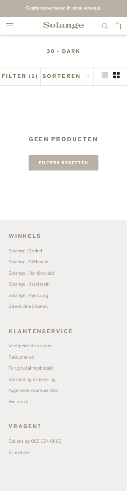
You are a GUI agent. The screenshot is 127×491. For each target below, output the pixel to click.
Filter (20, 76)
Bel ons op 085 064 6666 (34, 441)
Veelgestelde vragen (30, 346)
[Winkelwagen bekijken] (118, 25)
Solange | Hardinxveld (31, 273)
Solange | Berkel (25, 251)
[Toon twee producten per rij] (116, 75)
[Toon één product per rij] (105, 75)
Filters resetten (63, 162)
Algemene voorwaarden (33, 390)
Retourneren (21, 357)
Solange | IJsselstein (28, 284)
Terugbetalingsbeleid (30, 368)
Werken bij (19, 402)
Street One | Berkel (28, 306)
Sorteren (62, 76)
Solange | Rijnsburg (28, 295)
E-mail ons (19, 452)
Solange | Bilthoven (28, 262)
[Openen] (9, 25)
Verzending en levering (32, 379)
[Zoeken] (105, 26)
